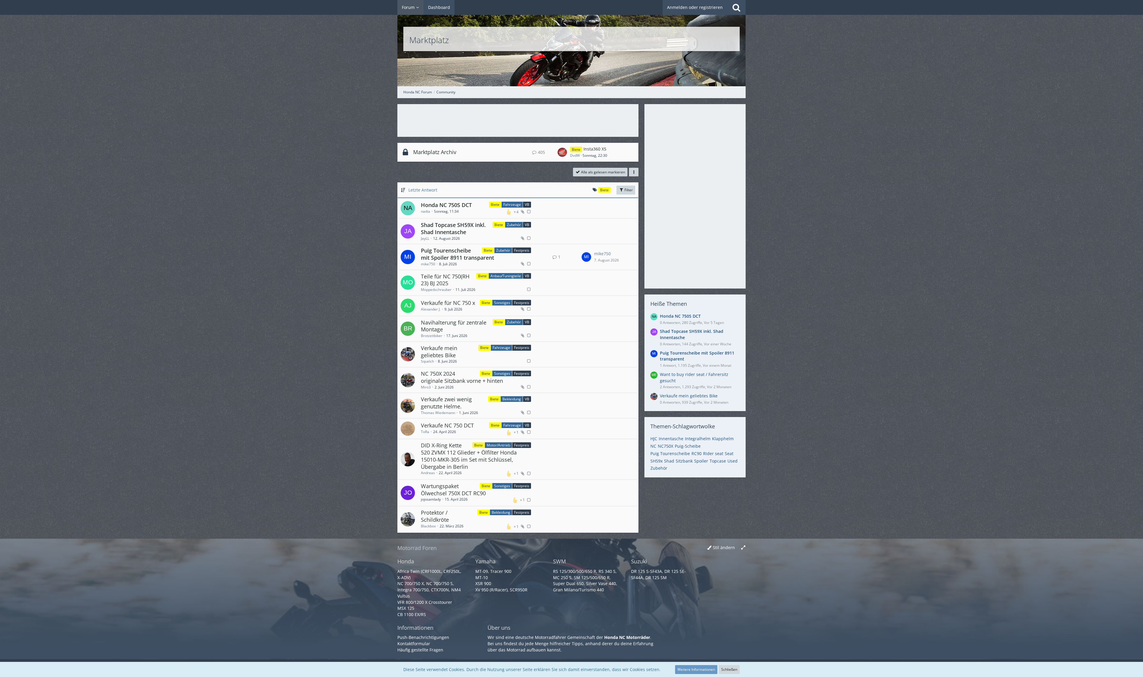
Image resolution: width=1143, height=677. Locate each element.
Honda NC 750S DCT (446, 205)
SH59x (656, 461)
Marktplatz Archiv (434, 152)
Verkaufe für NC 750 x (448, 302)
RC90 (696, 453)
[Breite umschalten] (743, 548)
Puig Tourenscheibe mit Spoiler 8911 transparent (457, 254)
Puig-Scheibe (688, 446)
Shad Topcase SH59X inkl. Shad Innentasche (453, 228)
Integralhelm (698, 438)
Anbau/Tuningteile (506, 275)
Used (732, 461)
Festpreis (521, 250)
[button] (633, 172)
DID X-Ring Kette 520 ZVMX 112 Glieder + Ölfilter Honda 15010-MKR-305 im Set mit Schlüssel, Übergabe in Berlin (469, 456)
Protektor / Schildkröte (435, 516)
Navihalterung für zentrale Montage (453, 326)
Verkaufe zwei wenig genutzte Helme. (446, 403)
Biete (495, 204)
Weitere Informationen (696, 669)
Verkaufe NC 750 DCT (447, 425)
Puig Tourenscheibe (670, 453)
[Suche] (736, 7)
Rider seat (713, 453)
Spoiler (701, 461)
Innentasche (671, 438)
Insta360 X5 (594, 149)
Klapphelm (723, 438)
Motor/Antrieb (498, 445)
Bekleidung (511, 399)
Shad (669, 461)
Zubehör (514, 224)
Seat (729, 453)
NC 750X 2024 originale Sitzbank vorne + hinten (462, 377)
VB (527, 204)
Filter (628, 189)
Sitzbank (684, 461)
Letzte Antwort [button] (422, 190)
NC (653, 446)
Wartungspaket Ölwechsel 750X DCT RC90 (453, 489)
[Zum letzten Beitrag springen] (586, 257)
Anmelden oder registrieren (695, 7)
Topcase (718, 461)
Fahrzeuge (512, 204)
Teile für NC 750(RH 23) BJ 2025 (445, 280)
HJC (653, 438)
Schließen (729, 669)
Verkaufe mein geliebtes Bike (439, 351)
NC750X (665, 446)
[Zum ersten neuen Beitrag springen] (562, 152)
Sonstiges (502, 302)
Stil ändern (724, 547)
